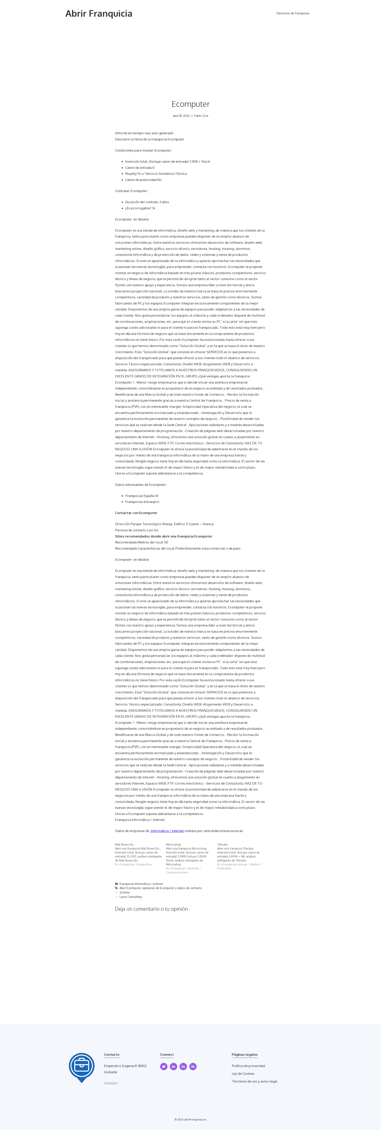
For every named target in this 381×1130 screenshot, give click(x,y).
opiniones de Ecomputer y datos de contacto (172, 888)
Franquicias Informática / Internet (141, 883)
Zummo (125, 892)
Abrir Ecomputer (130, 888)
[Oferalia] (242, 856)
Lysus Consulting (131, 896)
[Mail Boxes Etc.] (140, 854)
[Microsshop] (191, 858)
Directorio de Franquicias (293, 13)
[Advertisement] (190, 56)
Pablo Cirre (201, 115)
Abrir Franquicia (99, 13)
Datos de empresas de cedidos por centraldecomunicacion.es (179, 831)
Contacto (110, 1083)
